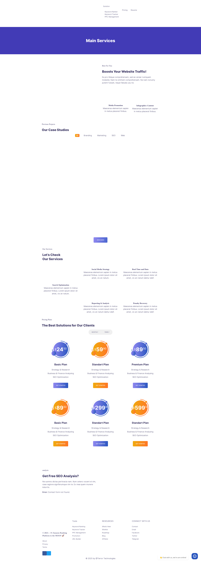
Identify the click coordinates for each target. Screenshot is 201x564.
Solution (106, 6)
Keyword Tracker (111, 14)
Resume (134, 10)
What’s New (106, 527)
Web (123, 135)
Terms (44, 547)
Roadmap (105, 533)
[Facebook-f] (44, 553)
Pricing (125, 10)
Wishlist (105, 530)
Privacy (45, 544)
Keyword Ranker (111, 12)
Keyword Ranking (78, 527)
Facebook (135, 533)
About (44, 541)
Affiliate (105, 539)
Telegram (135, 539)
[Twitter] (49, 553)
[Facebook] (195, 556)
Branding (88, 135)
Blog (103, 536)
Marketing (101, 135)
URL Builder (76, 539)
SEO (113, 135)
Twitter (134, 536)
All (77, 135)
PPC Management (112, 17)
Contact (135, 527)
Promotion (76, 536)
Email (134, 530)
